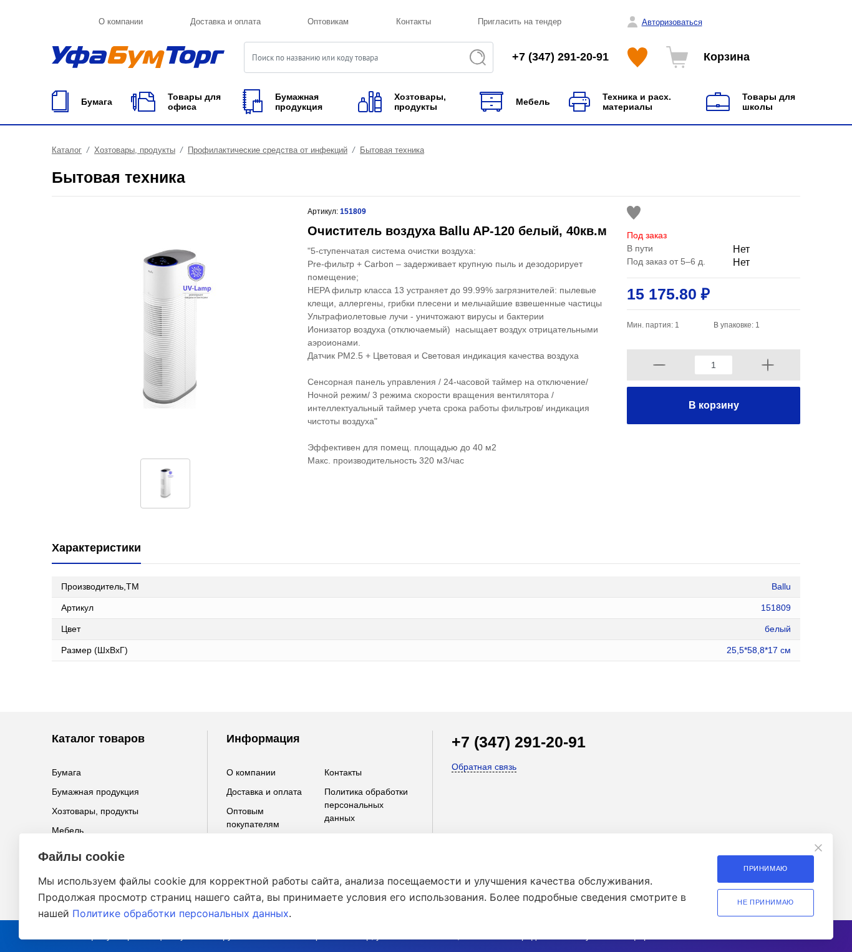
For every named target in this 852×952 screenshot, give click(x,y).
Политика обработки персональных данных (366, 805)
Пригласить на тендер (519, 21)
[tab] (96, 548)
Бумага (66, 772)
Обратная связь (484, 767)
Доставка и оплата (225, 21)
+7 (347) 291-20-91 (560, 57)
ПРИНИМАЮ (765, 868)
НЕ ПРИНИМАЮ (765, 902)
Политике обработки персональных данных (180, 913)
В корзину (714, 405)
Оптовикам (328, 21)
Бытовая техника (392, 150)
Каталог (67, 150)
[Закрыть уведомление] (818, 847)
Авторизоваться (672, 22)
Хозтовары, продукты (134, 150)
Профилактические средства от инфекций (267, 150)
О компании (121, 21)
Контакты (413, 21)
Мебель (68, 830)
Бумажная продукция (95, 792)
